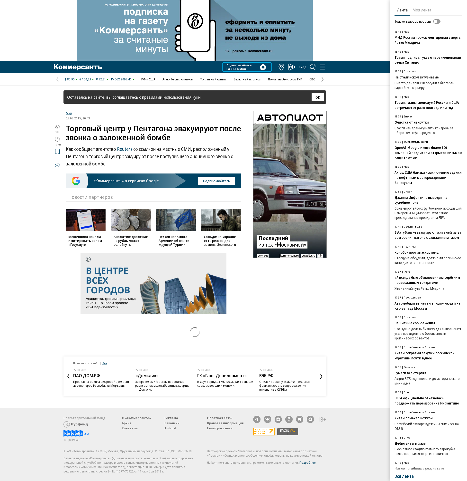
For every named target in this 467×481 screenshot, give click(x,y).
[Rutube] (299, 419)
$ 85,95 (70, 79)
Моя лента (422, 10)
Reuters (124, 149)
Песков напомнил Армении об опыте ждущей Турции (174, 240)
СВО (312, 79)
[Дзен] (278, 419)
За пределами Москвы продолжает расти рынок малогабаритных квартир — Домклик (162, 385)
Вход (302, 67)
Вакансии (172, 423)
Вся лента (404, 476)
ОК (317, 97)
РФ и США (148, 79)
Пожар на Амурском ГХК (285, 79)
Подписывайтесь (216, 180)
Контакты (130, 428)
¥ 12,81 (101, 79)
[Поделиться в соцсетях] (57, 165)
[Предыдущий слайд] (68, 376)
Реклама (171, 418)
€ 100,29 (85, 79)
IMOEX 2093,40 (121, 79)
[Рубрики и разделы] (322, 67)
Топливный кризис (213, 79)
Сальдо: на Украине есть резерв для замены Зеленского (220, 240)
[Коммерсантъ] (78, 67)
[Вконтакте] (267, 419)
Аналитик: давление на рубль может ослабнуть (131, 240)
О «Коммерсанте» (136, 418)
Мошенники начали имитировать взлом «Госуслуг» (85, 240)
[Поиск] (312, 67)
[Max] (310, 419)
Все (104, 363)
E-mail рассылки (220, 428)
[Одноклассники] (289, 419)
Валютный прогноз (247, 79)
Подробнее (307, 462)
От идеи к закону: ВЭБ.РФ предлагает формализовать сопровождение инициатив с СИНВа (285, 385)
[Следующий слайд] (321, 376)
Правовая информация (225, 423)
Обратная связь (219, 418)
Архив (126, 423)
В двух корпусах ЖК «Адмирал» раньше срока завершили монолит (225, 383)
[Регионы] (281, 67)
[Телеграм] (256, 419)
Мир (69, 113)
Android (170, 428)
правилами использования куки (171, 97)
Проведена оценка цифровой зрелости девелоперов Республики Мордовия (101, 383)
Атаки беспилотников (177, 79)
